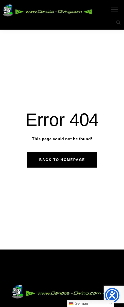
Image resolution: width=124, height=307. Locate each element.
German (81, 303)
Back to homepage (62, 160)
